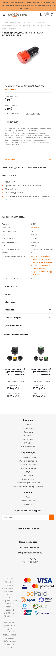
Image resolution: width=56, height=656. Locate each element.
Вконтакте (17, 534)
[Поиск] (52, 15)
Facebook (24, 534)
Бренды (28, 504)
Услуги (28, 471)
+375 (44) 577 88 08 (29, 547)
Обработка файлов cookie (28, 482)
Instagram (30, 534)
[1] (6, 79)
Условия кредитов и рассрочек (28, 486)
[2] (8, 79)
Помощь (28, 492)
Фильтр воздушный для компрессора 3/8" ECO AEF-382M (41, 265)
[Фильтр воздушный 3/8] (28, 56)
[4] (13, 79)
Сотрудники (28, 428)
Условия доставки (28, 460)
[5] (16, 79)
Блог (28, 497)
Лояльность (28, 479)
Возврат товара (28, 468)
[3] (11, 79)
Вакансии (28, 432)
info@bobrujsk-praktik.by (30, 552)
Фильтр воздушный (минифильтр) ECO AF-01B (41, 271)
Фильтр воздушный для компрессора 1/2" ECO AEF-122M (41, 259)
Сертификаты (28, 446)
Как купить (28, 475)
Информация (28, 452)
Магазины (28, 435)
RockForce (35, 227)
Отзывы (28, 442)
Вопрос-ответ (28, 500)
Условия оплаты (28, 457)
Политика (28, 439)
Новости (28, 424)
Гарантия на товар (28, 464)
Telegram (37, 534)
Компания (28, 420)
